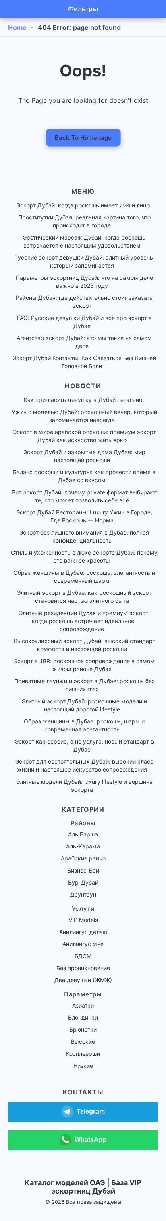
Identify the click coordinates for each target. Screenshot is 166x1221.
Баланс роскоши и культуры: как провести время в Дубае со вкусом (84, 476)
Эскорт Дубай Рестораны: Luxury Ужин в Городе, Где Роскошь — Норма (84, 516)
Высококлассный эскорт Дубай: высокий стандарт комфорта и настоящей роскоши (84, 644)
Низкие (83, 1065)
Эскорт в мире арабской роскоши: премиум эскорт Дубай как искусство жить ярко (84, 435)
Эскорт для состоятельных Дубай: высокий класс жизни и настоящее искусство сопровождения (84, 765)
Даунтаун (83, 894)
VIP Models (83, 919)
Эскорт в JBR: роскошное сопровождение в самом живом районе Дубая (84, 665)
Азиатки (83, 1005)
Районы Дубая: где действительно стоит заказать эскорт (84, 301)
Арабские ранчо (83, 858)
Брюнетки (83, 1029)
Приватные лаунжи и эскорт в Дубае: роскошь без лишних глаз (84, 685)
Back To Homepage (83, 137)
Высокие (83, 1041)
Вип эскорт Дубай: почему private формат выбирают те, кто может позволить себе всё (84, 496)
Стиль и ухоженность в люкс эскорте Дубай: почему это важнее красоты (84, 556)
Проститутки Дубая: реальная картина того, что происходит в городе (84, 221)
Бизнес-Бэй (83, 870)
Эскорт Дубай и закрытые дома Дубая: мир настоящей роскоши (84, 456)
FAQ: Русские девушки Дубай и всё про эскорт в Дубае (84, 321)
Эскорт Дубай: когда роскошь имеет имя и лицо (83, 205)
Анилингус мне (83, 943)
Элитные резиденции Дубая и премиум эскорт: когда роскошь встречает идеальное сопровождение (84, 620)
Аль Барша (83, 834)
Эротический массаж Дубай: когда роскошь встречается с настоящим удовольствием (84, 241)
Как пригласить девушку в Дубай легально (83, 399)
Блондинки (83, 1017)
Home (17, 27)
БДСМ (83, 956)
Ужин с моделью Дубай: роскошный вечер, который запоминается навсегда (84, 415)
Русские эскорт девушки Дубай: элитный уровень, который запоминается (84, 261)
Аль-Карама (83, 846)
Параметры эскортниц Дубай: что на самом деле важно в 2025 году (84, 281)
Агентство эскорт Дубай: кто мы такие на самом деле (84, 341)
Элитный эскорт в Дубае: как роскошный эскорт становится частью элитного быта (84, 596)
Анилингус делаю (83, 931)
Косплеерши (83, 1053)
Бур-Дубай (83, 882)
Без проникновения (83, 968)
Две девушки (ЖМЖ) (83, 980)
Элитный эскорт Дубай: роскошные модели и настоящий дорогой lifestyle (84, 705)
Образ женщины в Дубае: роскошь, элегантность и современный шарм (84, 576)
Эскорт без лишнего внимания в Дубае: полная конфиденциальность (84, 536)
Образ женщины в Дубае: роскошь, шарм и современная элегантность (84, 725)
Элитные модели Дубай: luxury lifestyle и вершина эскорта (84, 785)
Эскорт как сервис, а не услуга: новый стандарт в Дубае (84, 745)
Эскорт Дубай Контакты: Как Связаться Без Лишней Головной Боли (84, 361)
